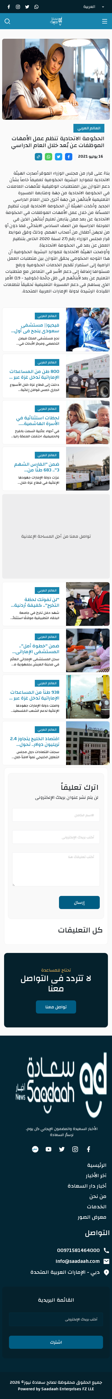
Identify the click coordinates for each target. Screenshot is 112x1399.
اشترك (56, 1342)
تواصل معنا (56, 1007)
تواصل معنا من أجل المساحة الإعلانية (56, 536)
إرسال (79, 902)
